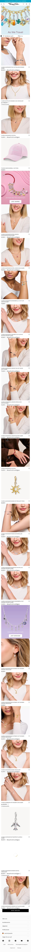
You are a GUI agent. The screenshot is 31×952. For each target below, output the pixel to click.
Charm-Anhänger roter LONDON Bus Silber (12, 268)
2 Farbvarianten (5, 104)
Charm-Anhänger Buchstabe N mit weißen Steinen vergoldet (12, 737)
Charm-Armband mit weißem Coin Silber (12, 802)
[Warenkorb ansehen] (29, 4)
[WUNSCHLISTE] (23, 4)
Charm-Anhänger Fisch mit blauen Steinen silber (12, 68)
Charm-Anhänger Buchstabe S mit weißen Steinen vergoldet (12, 669)
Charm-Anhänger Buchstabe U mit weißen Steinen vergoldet (12, 703)
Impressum (12, 947)
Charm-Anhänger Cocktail (8, 135)
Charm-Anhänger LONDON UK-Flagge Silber (13, 906)
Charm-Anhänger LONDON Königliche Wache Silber (11, 402)
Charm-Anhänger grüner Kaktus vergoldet (10, 871)
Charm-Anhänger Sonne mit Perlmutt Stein (12, 501)
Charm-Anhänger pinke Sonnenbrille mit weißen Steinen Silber (12, 602)
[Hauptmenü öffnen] (1, 4)
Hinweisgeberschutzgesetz (22, 944)
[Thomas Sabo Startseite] (3, 4)
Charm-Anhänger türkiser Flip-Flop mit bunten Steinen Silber (12, 335)
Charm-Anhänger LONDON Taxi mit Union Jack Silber (12, 369)
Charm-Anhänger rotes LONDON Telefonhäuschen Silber (10, 235)
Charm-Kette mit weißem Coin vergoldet (12, 101)
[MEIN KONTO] (26, 4)
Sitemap (19, 947)
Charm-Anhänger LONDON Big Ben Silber (12, 435)
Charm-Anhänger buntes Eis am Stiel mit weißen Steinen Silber (12, 568)
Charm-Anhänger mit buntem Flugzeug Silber (11, 837)
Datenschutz (10, 944)
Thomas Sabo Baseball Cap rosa (9, 168)
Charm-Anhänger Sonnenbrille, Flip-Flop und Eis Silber (12, 301)
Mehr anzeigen (15, 910)
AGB (4, 944)
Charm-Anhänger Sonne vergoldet (10, 769)
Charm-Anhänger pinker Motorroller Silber (11, 534)
